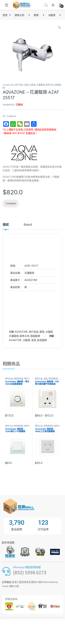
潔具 (33, 340)
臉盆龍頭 (42, 340)
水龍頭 (51, 15)
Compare (11, 116)
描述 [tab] (6, 224)
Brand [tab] (28, 224)
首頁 (5, 15)
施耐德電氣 (18, 378)
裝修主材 (19, 15)
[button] (59, 27)
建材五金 (9, 378)
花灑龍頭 (41, 85)
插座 (45, 378)
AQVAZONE (8, 85)
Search (46, 5)
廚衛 (36, 15)
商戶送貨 (19, 85)
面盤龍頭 (35, 335)
